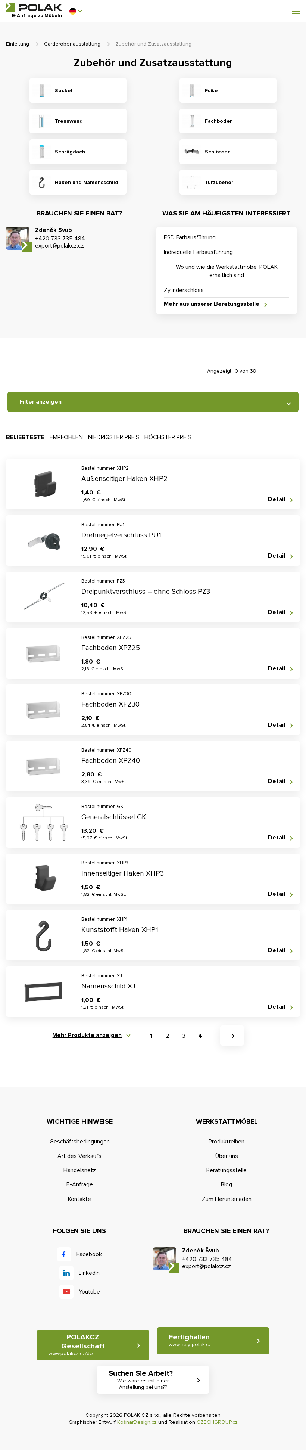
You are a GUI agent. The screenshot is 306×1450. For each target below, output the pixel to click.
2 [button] (167, 1036)
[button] (75, 11)
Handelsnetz (79, 1170)
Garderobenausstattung (72, 44)
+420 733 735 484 (60, 238)
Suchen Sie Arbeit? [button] (141, 1379)
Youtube (89, 1291)
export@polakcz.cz (59, 245)
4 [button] (200, 1036)
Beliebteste (25, 437)
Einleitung (17, 44)
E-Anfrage (79, 1184)
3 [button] (183, 1036)
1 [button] (151, 1036)
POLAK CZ (34, 7)
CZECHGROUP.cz (217, 1422)
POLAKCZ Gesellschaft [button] (77, 1345)
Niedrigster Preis (113, 437)
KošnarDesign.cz (137, 1422)
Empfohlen (66, 437)
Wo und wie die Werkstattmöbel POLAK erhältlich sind (227, 271)
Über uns (226, 1156)
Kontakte (79, 1199)
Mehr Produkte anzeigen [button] (87, 1035)
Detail (276, 499)
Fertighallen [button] (190, 1340)
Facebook (89, 1254)
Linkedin (89, 1273)
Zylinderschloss (184, 290)
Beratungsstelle (226, 1170)
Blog (226, 1184)
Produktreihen (226, 1141)
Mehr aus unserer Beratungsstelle (211, 304)
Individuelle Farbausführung (198, 252)
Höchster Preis (167, 437)
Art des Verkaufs (79, 1156)
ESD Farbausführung (190, 237)
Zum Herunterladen (227, 1199)
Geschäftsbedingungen (80, 1141)
